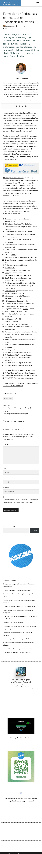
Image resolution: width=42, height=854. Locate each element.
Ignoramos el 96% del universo (13, 623)
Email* (5, 478)
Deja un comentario (10, 29)
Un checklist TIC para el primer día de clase (17, 649)
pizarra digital (31, 375)
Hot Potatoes (10, 291)
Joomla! (8, 304)
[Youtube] (25, 106)
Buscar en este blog (9, 527)
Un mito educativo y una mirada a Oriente (17, 590)
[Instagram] (19, 106)
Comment (6, 444)
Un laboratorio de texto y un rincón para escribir (19, 606)
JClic (6, 301)
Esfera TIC (7, 2)
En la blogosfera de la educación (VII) (15, 414)
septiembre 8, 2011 (22, 26)
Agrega (14, 237)
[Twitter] (16, 106)
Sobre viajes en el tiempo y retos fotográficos (18, 408)
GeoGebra (9, 275)
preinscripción (26, 139)
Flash (7, 273)
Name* (5, 468)
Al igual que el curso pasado (13, 178)
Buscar (34, 530)
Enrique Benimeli (10, 26)
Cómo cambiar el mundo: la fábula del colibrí (17, 652)
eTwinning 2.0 (10, 268)
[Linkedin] (22, 106)
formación (8, 399)
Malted (25, 309)
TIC (15, 393)
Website (6, 487)
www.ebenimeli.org (32, 101)
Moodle (8, 314)
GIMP (7, 283)
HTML (13, 255)
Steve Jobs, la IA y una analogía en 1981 (16, 639)
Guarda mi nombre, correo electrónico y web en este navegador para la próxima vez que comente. (20, 501)
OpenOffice (10, 221)
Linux (19, 298)
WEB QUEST (10, 378)
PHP (6, 324)
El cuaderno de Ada (9, 580)
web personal (29, 92)
